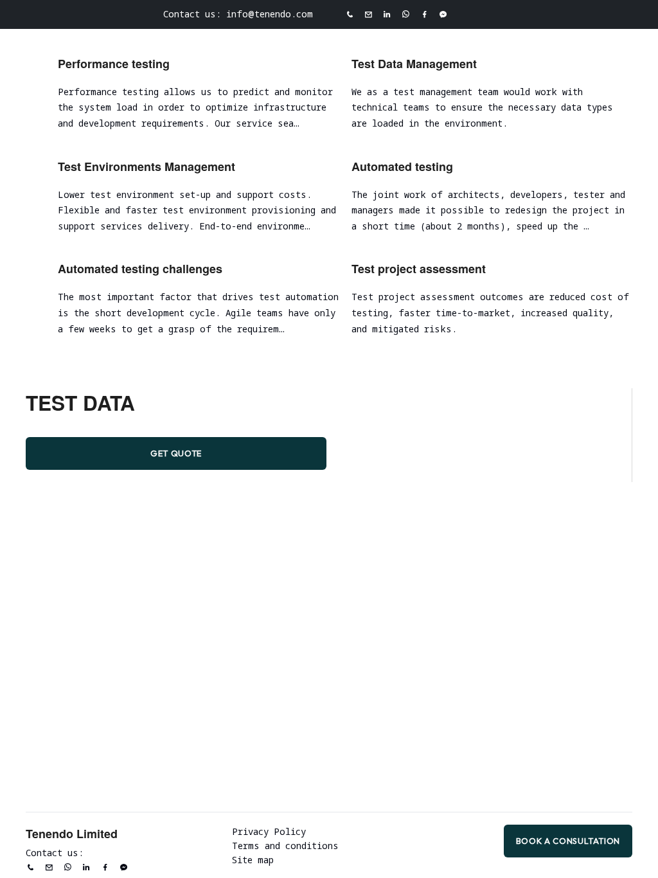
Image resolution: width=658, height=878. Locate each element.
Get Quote (176, 453)
